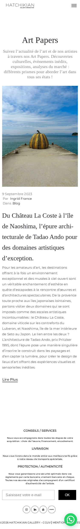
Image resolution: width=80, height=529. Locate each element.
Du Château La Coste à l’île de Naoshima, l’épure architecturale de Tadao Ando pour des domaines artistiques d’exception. (39, 237)
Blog (16, 203)
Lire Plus (10, 379)
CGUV (47, 522)
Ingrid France (21, 199)
